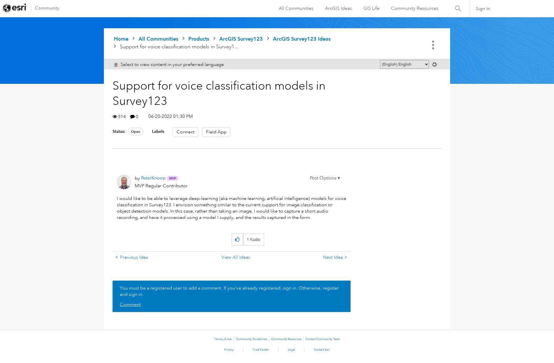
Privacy (229, 349)
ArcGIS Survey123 (241, 39)
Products (198, 39)
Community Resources (414, 8)
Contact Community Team (323, 339)
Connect (185, 132)
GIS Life (371, 8)
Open (135, 131)
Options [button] (433, 45)
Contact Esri (322, 349)
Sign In (483, 9)
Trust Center (260, 349)
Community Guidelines (251, 339)
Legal (291, 349)
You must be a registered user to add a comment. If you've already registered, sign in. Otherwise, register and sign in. (229, 291)
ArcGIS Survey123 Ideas (302, 39)
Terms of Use (223, 339)
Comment (130, 304)
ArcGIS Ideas (338, 8)
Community (47, 8)
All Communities (296, 8)
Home (121, 39)
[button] (325, 178)
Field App (216, 132)
